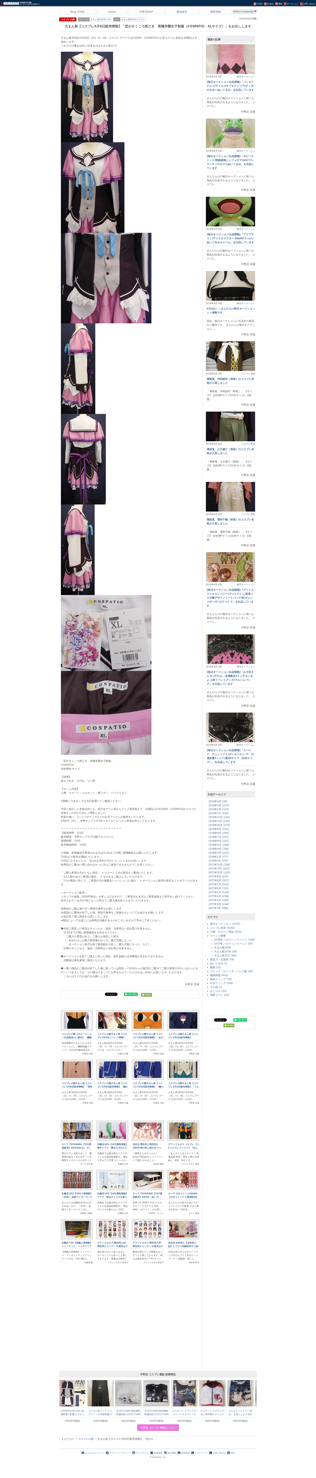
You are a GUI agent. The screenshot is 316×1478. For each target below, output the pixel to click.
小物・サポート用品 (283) (225, 931)
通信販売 (181, 11)
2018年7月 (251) (218, 837)
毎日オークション (246, 76)
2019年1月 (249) (218, 813)
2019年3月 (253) (218, 805)
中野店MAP (146, 11)
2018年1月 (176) (218, 860)
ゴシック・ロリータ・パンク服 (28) (231, 971)
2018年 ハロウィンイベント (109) (234, 939)
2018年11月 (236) (219, 821)
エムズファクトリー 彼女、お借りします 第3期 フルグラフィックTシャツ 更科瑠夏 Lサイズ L (240, 1412)
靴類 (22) (215, 967)
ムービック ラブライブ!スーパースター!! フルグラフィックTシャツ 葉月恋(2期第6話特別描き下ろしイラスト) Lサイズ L (184, 1412)
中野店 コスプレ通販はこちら (158, 1427)
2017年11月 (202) (219, 868)
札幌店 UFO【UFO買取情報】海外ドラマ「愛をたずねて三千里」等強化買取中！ (112, 1148)
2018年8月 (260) (218, 833)
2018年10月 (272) (219, 825)
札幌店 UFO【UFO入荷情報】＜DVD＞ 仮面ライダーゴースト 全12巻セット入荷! (77, 1197)
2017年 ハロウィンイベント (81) (233, 943)
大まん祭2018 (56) (225, 951)
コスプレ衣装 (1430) (222, 927)
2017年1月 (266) (218, 908)
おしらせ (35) (218, 991)
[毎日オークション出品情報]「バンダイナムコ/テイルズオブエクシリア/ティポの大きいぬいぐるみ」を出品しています (230, 85)
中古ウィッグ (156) (221, 983)
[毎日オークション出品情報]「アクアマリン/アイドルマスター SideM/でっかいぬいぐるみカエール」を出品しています (230, 238)
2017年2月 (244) (218, 904)
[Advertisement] (130, 1321)
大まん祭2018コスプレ (133, 19)
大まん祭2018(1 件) (100, 19)
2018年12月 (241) (219, 817)
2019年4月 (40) (217, 801)
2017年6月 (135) (218, 888)
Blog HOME (77, 11)
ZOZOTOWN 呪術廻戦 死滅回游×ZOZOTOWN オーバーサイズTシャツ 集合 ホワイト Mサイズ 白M (128, 1412)
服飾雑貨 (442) (219, 975)
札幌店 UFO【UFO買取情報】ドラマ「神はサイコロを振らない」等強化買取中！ (112, 1197)
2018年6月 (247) (218, 840)
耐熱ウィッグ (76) (221, 979)
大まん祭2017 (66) (225, 955)
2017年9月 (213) (218, 876)
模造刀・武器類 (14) (222, 959)
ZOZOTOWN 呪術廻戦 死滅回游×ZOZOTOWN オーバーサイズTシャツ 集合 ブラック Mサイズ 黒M (156, 1412)
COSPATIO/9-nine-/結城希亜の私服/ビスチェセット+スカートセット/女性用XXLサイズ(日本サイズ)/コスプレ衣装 (72, 1412)
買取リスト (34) (219, 995)
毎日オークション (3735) (225, 923)
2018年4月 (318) (218, 848)
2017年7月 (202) (218, 884)
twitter (112, 11)
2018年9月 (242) (218, 829)
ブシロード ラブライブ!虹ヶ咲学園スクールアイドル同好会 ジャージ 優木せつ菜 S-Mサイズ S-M (212, 1412)
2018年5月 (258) (218, 844)
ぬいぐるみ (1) (218, 963)
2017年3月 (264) (218, 900)
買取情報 (215, 11)
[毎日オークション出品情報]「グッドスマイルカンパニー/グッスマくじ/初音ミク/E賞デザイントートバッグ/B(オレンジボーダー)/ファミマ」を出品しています (230, 597)
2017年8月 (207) (218, 880)
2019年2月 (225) (218, 809)
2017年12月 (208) (219, 864)
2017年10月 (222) (219, 872)
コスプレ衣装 (248, 373)
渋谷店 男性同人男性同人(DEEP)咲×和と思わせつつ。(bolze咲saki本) (148, 1148)
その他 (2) (216, 987)
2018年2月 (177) (218, 856)
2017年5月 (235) (218, 892)
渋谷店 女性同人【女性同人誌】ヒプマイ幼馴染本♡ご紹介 (183, 1246)
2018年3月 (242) (218, 852)
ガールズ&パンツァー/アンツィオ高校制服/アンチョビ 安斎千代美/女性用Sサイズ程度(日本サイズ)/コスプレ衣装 (100, 1412)
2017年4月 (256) (218, 896)
